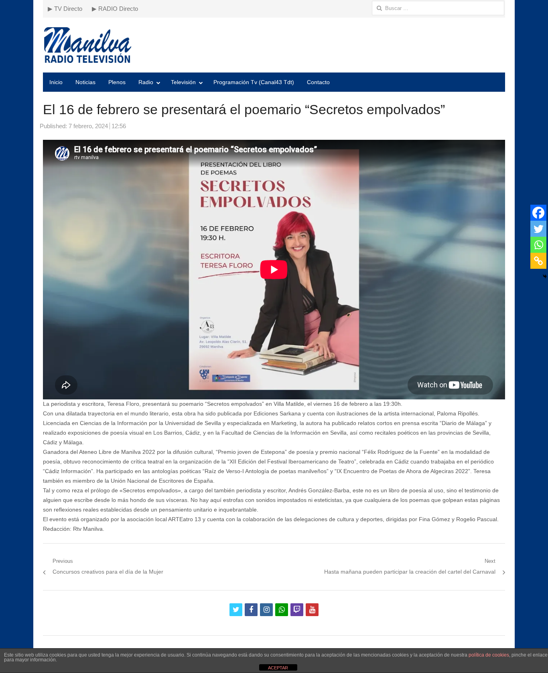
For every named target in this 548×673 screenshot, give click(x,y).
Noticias (85, 82)
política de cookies (489, 655)
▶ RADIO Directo (115, 8)
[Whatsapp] (538, 245)
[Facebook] (538, 213)
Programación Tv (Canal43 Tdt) (253, 82)
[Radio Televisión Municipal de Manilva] (274, 45)
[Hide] (545, 276)
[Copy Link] (538, 261)
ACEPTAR (278, 667)
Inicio (56, 82)
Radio (145, 82)
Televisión (183, 82)
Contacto (318, 82)
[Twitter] (538, 229)
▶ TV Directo (65, 8)
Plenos (117, 82)
